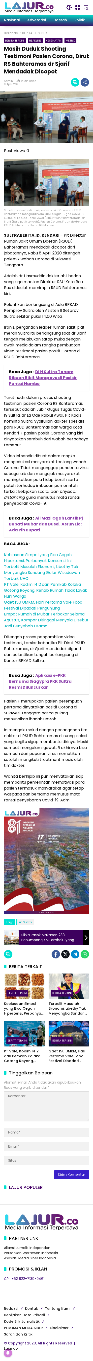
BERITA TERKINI (15, 41)
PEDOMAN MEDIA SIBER (23, 1327)
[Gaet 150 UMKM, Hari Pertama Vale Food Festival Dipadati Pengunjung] (69, 1033)
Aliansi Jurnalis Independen (27, 1247)
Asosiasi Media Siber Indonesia (30, 1258)
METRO (70, 41)
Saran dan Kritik (18, 1334)
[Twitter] (65, 954)
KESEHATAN (53, 41)
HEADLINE (35, 41)
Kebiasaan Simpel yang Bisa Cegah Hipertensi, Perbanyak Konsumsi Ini (38, 558)
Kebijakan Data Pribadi (24, 1315)
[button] (69, 7)
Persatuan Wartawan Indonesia (31, 1252)
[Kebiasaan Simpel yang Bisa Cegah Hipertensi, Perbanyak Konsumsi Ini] (24, 986)
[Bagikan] (85, 82)
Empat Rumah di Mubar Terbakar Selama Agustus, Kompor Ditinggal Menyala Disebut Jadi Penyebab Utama (46, 620)
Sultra (27, 922)
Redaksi (11, 1308)
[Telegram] (75, 954)
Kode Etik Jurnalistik (22, 1321)
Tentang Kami (57, 1308)
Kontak (31, 1308)
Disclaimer (59, 1327)
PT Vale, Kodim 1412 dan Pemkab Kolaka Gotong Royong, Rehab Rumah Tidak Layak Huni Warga (45, 590)
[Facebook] (56, 954)
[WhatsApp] (85, 954)
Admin (8, 81)
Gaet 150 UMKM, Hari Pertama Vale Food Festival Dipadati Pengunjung (43, 605)
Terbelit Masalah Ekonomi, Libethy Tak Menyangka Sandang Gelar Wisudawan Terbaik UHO (42, 572)
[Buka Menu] (78, 7)
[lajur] (29, 7)
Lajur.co (11, 1348)
